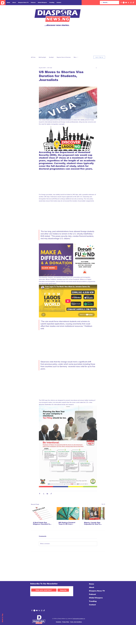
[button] (133, 3)
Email (102, 44)
